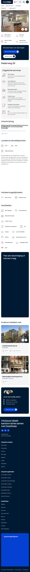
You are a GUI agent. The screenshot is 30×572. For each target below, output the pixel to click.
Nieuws (3, 516)
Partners (3, 519)
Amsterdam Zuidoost (6, 484)
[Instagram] (5, 430)
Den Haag (3, 454)
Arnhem (3, 451)
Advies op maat (9, 409)
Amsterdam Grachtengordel (8, 481)
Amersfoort (4, 445)
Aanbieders (4, 522)
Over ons (3, 510)
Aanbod (3, 504)
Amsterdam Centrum (6, 474)
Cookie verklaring (18, 569)
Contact (3, 525)
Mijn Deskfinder (5, 529)
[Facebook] (8, 430)
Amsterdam (4, 448)
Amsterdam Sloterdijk (6, 487)
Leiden (2, 460)
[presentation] (22, 29)
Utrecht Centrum (5, 496)
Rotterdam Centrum (6, 493)
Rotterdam (3, 463)
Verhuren (3, 507)
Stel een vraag (8, 56)
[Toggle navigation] (27, 2)
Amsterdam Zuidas (5, 477)
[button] (23, 340)
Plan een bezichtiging (10, 51)
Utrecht (3, 466)
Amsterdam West (5, 490)
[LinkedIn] (2, 430)
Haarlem (3, 457)
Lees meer (4, 133)
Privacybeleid (25, 569)
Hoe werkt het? (5, 513)
